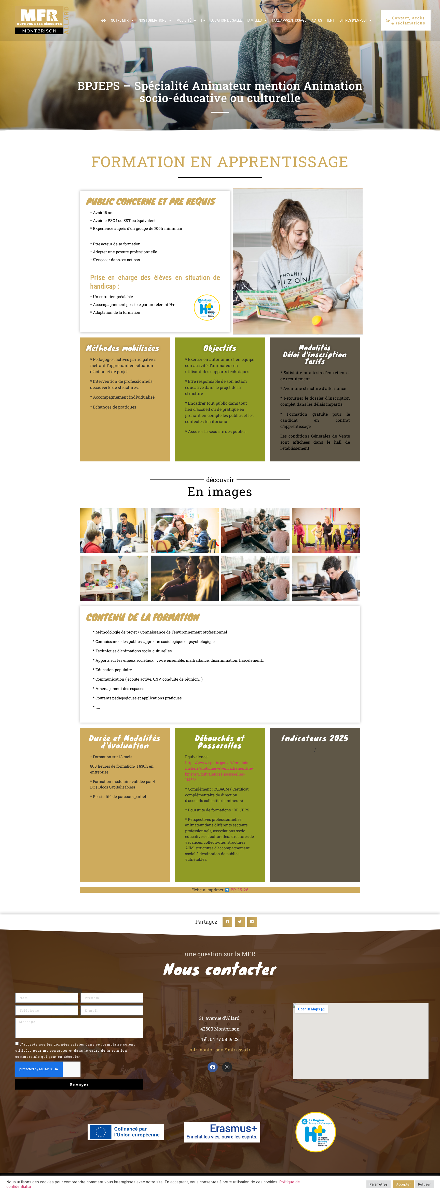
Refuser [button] (424, 1184)
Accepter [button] (403, 1184)
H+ (203, 20)
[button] (227, 922)
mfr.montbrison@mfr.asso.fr (220, 1050)
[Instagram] (227, 1067)
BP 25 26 (240, 889)
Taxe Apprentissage (289, 20)
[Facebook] (213, 1067)
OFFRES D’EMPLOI (353, 20)
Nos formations (153, 20)
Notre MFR (120, 20)
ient (330, 20)
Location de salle (226, 20)
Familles (254, 20)
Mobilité (183, 20)
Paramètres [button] (378, 1184)
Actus (316, 20)
